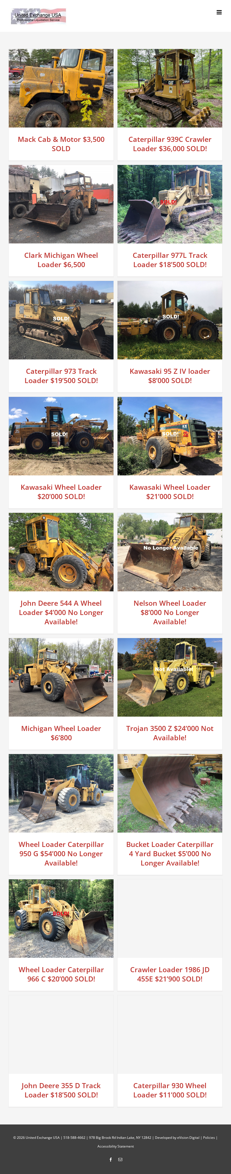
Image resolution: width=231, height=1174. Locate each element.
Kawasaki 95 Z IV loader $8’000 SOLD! (170, 375)
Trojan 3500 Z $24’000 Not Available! (170, 732)
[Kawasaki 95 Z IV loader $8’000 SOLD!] (169, 285)
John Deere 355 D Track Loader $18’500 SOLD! (61, 1090)
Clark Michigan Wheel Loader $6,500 (61, 259)
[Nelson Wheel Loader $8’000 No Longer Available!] (169, 517)
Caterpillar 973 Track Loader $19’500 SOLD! (61, 375)
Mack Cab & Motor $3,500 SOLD (61, 143)
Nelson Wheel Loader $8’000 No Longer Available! (170, 612)
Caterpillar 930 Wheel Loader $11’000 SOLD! (170, 1090)
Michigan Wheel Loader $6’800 (61, 732)
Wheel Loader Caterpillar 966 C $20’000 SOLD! (61, 974)
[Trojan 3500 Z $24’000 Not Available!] (169, 642)
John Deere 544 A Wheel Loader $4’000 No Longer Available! (61, 612)
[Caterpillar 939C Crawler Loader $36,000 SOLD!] (169, 53)
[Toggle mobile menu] (220, 12)
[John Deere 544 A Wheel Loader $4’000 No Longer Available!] (61, 517)
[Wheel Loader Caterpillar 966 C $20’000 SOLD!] (61, 883)
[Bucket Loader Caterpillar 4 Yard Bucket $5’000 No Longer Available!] (169, 758)
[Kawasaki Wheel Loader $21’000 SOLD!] (169, 401)
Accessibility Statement (115, 1146)
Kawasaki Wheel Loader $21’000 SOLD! (169, 491)
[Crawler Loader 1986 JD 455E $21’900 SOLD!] (169, 883)
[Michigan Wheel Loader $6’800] (61, 642)
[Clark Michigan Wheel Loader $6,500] (61, 169)
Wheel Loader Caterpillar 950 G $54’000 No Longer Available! (61, 853)
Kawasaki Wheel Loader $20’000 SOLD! (61, 491)
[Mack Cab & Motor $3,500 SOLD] (61, 53)
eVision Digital (188, 1137)
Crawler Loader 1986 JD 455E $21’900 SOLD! (170, 974)
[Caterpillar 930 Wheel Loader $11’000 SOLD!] (169, 999)
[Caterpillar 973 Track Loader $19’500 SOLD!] (61, 285)
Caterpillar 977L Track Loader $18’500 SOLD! (170, 259)
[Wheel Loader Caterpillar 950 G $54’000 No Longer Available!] (61, 758)
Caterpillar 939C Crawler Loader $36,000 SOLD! (170, 143)
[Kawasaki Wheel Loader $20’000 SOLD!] (61, 401)
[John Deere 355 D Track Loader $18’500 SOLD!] (61, 999)
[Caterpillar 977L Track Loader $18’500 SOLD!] (169, 169)
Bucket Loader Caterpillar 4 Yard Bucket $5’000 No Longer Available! (170, 853)
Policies (209, 1137)
